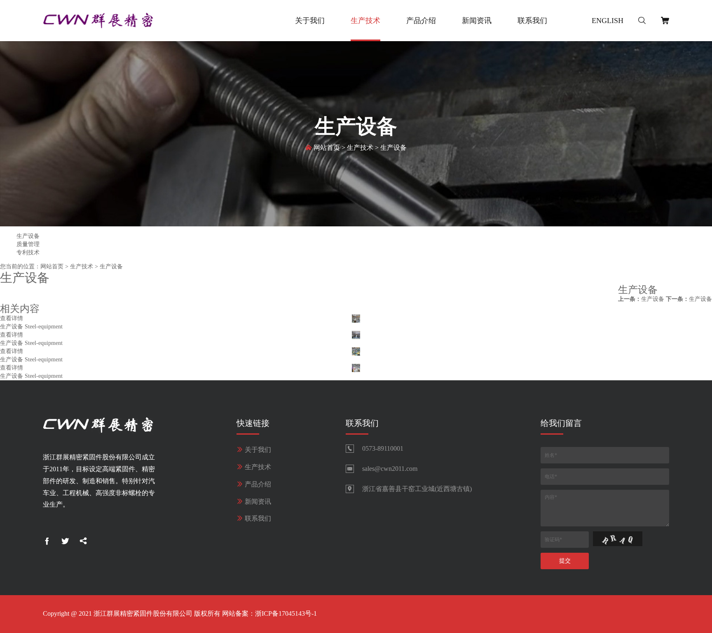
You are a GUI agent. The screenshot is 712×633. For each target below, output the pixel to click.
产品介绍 (421, 20)
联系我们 (532, 20)
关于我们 (310, 20)
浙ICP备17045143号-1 (286, 613)
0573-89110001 (382, 448)
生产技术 (365, 20)
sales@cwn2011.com (389, 468)
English (607, 20)
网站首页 (327, 147)
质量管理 (28, 244)
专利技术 (28, 252)
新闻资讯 (477, 20)
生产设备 (393, 147)
